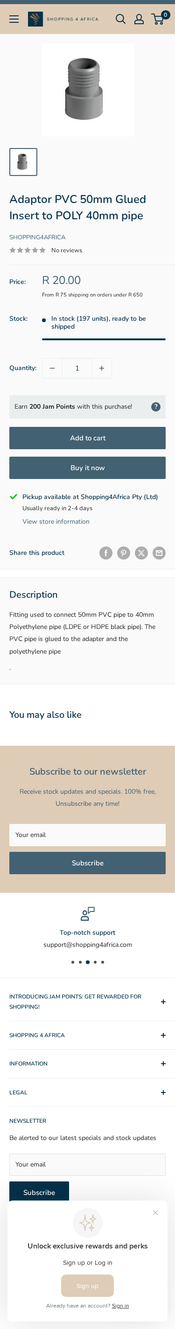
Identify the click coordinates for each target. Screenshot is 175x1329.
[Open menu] (14, 19)
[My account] (139, 19)
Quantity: (22, 368)
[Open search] (121, 19)
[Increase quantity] (102, 368)
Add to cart (87, 438)
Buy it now (87, 467)
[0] (158, 19)
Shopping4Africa (37, 237)
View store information (56, 521)
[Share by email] (159, 553)
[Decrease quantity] (52, 368)
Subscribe (88, 863)
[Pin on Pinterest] (123, 553)
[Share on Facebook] (105, 553)
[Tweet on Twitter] (141, 553)
